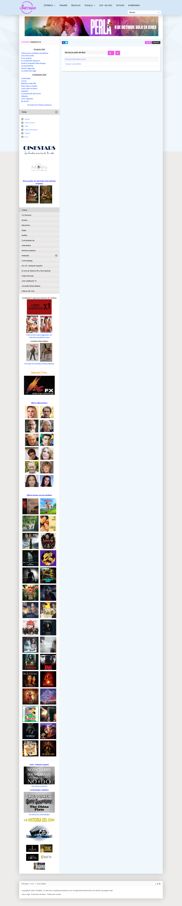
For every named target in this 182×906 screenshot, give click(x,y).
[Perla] (91, 26)
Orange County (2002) (73, 64)
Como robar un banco (29, 88)
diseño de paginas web (104, 890)
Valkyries (24, 96)
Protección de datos (38, 894)
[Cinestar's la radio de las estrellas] (39, 150)
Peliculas (75, 5)
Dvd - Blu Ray (105, 5)
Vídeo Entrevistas (31, 130)
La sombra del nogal (28, 71)
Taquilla (88, 5)
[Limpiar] (117, 53)
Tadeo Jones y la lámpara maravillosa (34, 53)
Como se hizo (30, 123)
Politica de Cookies (54, 894)
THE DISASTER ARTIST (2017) (75, 59)
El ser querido (26, 58)
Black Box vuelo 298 (28, 83)
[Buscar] (111, 53)
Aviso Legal (26, 894)
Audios (27, 119)
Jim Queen (25, 101)
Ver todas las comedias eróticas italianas (39, 364)
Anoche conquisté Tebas (30, 63)
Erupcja (42, 63)
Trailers (63, 5)
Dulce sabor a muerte (29, 86)
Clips (26, 126)
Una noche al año (27, 55)
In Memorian (134, 5)
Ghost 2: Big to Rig (27, 68)
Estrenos (48, 5)
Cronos (24, 81)
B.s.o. (27, 137)
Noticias (120, 5)
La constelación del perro (30, 61)
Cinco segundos (27, 98)
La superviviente (27, 66)
